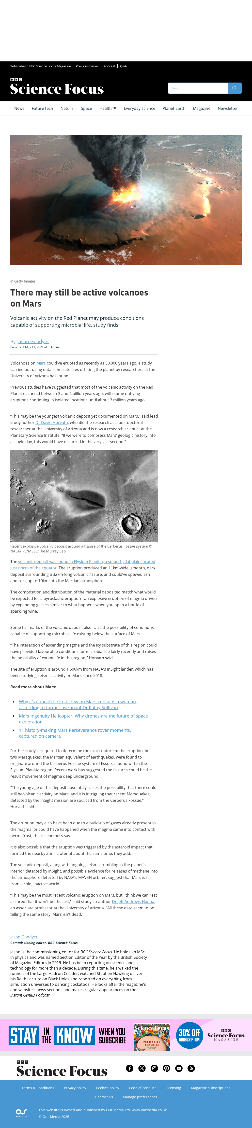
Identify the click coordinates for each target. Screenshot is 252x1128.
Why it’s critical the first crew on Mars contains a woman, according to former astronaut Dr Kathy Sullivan (78, 704)
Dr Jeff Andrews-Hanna (133, 901)
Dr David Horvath (51, 422)
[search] (234, 88)
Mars (41, 363)
